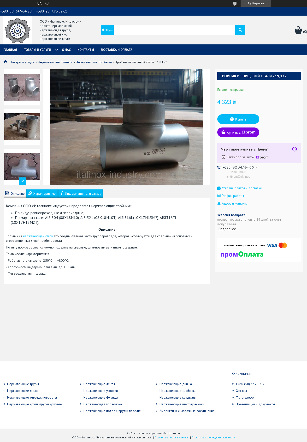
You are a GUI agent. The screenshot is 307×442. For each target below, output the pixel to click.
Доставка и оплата (116, 50)
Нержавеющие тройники (94, 62)
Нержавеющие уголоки (100, 390)
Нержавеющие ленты (99, 384)
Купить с (233, 132)
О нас (66, 50)
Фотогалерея (245, 397)
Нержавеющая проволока (102, 404)
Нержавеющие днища (175, 384)
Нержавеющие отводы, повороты (32, 397)
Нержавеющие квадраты (177, 397)
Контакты (85, 50)
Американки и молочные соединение (187, 411)
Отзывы (241, 390)
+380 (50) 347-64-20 (251, 384)
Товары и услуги (37, 50)
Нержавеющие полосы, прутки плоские (112, 411)
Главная (10, 50)
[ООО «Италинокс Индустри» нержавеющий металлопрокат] (17, 30)
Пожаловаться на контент (172, 437)
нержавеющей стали (38, 236)
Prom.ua (174, 433)
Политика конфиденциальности (213, 437)
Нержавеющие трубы (23, 384)
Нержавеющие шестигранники (181, 404)
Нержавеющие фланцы (100, 397)
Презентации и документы (255, 404)
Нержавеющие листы (22, 390)
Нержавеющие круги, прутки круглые (34, 404)
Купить (241, 119)
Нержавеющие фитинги (55, 62)
